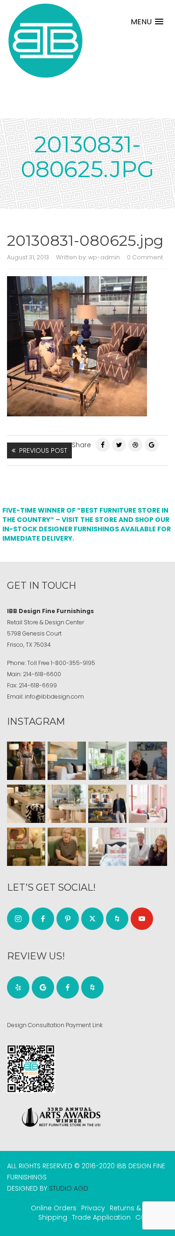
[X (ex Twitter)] (92, 918)
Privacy (93, 1208)
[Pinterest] (135, 445)
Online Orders (54, 1208)
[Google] (43, 987)
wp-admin (104, 257)
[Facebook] (103, 445)
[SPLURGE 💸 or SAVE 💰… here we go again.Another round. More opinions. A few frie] (148, 847)
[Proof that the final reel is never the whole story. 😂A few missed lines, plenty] (148, 761)
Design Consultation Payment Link (55, 1025)
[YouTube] (142, 918)
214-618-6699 (38, 685)
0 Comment (145, 257)
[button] (147, 21)
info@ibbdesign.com (54, 696)
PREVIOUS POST (43, 450)
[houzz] (117, 918)
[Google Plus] (152, 445)
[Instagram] (18, 918)
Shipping (52, 1217)
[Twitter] (119, 445)
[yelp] (18, 987)
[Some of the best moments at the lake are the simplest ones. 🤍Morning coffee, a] (107, 761)
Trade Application (101, 1217)
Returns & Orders (138, 1208)
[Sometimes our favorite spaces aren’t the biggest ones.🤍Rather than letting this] (148, 804)
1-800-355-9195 (73, 663)
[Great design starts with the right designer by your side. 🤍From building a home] (67, 804)
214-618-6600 (42, 674)
